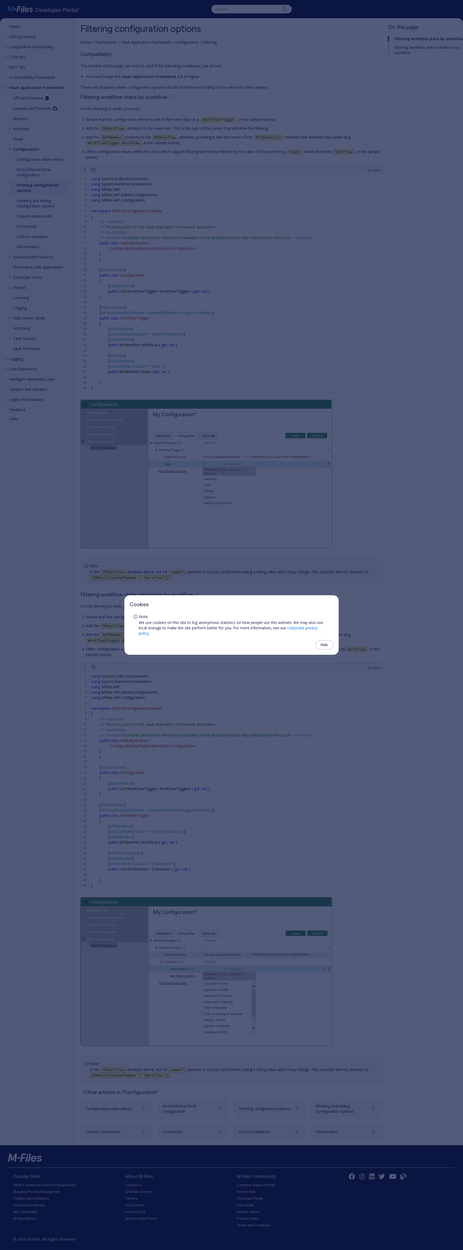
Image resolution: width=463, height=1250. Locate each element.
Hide (324, 644)
